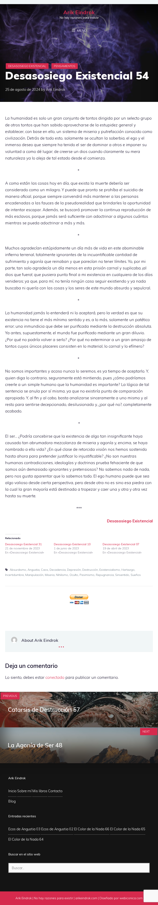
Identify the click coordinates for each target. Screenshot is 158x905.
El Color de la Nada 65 (127, 829)
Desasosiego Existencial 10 (72, 544)
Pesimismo (87, 575)
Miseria (50, 575)
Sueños (136, 575)
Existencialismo (109, 570)
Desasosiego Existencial (27, 66)
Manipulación (34, 575)
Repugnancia (105, 575)
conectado (54, 677)
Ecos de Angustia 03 (24, 829)
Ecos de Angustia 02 (57, 829)
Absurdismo (18, 570)
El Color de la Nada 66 (91, 829)
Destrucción (90, 570)
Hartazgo (128, 570)
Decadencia (58, 570)
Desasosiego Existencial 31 (23, 544)
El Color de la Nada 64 (25, 839)
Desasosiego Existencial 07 (121, 544)
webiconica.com (131, 898)
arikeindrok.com (86, 898)
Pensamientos (64, 66)
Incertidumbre (14, 575)
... (61, 644)
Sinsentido (122, 575)
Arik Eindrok (79, 12)
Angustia (34, 570)
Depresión (74, 570)
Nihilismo (62, 575)
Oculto (74, 575)
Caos (44, 570)
